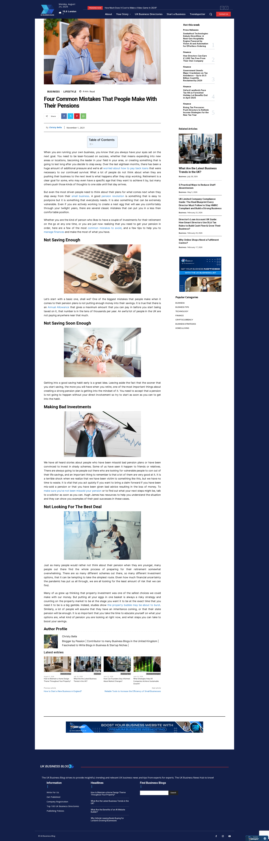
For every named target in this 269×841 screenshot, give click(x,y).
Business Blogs (121, 641)
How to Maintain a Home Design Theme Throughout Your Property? (57, 680)
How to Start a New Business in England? (63, 691)
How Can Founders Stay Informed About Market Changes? (117, 680)
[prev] (222, 8)
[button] (210, 14)
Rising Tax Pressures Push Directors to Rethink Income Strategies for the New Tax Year (196, 111)
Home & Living (65, 674)
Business (53, 91)
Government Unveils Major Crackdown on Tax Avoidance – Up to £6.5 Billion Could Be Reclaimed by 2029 (195, 75)
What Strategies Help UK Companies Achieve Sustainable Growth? (146, 681)
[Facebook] (64, 116)
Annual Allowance (58, 307)
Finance (187, 52)
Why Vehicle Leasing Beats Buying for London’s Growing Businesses (107, 819)
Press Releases (191, 30)
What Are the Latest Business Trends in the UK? (85, 680)
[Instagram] (223, 836)
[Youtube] (229, 836)
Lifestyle (69, 91)
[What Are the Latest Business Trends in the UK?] (200, 149)
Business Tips (125, 674)
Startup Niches (118, 645)
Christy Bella (55, 127)
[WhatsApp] (83, 116)
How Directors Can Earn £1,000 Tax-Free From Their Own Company (195, 58)
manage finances (54, 231)
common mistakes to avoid (104, 228)
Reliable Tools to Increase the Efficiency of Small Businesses (133, 691)
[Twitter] (70, 116)
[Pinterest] (77, 116)
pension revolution (113, 196)
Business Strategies (153, 674)
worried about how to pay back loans (125, 168)
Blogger (66, 641)
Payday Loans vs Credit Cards (118, 8)
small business (80, 196)
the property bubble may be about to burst (133, 605)
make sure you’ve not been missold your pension (73, 490)
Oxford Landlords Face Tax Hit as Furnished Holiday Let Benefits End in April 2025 (195, 94)
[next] (226, 8)
